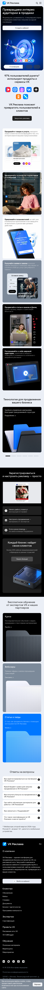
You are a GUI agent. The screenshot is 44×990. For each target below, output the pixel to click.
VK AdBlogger (8, 935)
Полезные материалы (11, 945)
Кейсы (5, 896)
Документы (7, 903)
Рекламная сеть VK (10, 931)
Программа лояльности (12, 910)
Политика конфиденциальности (15, 972)
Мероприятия (8, 952)
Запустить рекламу (22, 118)
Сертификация (8, 921)
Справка (6, 900)
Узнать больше (22, 559)
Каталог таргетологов (11, 907)
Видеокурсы (8, 949)
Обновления (7, 893)
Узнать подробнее (22, 22)
